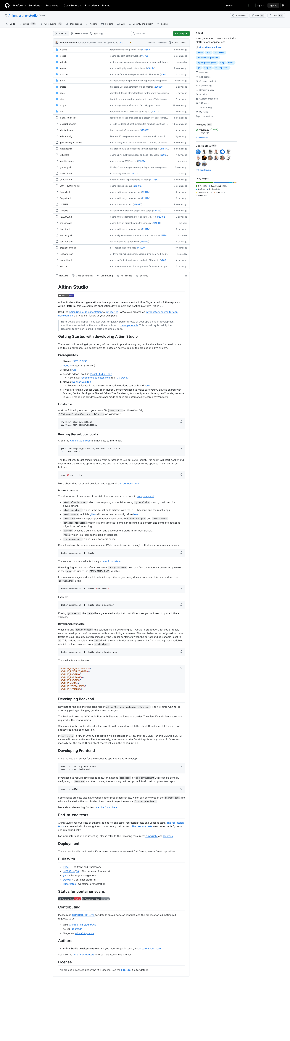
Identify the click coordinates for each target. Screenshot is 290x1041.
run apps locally (129, 325)
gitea (93, 514)
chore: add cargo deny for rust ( (126, 192)
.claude (63, 49)
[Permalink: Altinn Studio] (56, 287)
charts (63, 86)
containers (219, 52)
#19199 (156, 210)
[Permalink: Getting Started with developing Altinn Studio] (56, 336)
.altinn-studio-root (68, 117)
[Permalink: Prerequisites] (56, 355)
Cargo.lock (65, 192)
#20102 (161, 216)
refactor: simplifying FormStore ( (126, 49)
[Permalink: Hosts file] (56, 404)
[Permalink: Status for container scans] (56, 891)
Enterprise (90, 5)
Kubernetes (69, 883)
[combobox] (152, 33)
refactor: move (85, 42)
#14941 (156, 223)
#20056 (159, 86)
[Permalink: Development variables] (56, 624)
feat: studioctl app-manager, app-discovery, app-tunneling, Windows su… (147, 117)
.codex (63, 56)
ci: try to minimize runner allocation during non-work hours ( (139, 62)
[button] (181, 421)
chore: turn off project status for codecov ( (131, 223)
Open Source (71, 5)
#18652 (146, 49)
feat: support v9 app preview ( (125, 130)
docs (62, 93)
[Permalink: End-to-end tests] (56, 815)
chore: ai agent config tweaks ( (125, 56)
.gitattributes (66, 148)
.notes (63, 68)
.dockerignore (66, 130)
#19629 (144, 130)
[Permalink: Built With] (56, 859)
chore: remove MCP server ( (124, 161)
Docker (67, 879)
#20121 (135, 173)
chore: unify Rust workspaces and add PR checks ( (135, 74)
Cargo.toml (65, 198)
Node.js (67, 365)
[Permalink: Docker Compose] (56, 490)
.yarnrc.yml (65, 167)
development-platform (208, 57)
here (147, 385)
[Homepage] (7, 5)
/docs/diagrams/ (84, 933)
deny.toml (64, 229)
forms (231, 62)
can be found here (128, 483)
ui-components (222, 68)
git (199, 68)
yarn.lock (64, 266)
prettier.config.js (68, 247)
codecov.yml (66, 223)
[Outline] (185, 275)
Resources (52, 5)
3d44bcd (151, 42)
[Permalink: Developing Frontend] (56, 751)
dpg (222, 62)
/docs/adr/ (76, 928)
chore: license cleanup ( (122, 185)
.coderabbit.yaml (68, 124)
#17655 (154, 179)
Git (74, 369)
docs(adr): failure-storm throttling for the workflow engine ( (139, 93)
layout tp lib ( (112, 42)
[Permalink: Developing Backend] (56, 699)
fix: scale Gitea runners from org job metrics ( (132, 86)
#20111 (123, 42)
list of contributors (83, 954)
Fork (259, 15)
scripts (63, 105)
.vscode (64, 74)
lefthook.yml (66, 235)
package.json (66, 241)
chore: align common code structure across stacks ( (135, 235)
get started (112, 311)
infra (62, 99)
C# (77, 871)
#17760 (144, 56)
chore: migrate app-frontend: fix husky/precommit (135, 105)
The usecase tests (142, 826)
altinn (200, 52)
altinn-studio (28, 15)
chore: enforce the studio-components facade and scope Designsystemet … (148, 266)
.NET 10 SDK (79, 361)
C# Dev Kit (123, 377)
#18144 (150, 68)
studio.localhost (112, 561)
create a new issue (150, 948)
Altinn (12, 15)
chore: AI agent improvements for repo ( (130, 179)
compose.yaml (145, 496)
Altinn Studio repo (80, 440)
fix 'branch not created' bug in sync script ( (131, 210)
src (61, 111)
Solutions (34, 5)
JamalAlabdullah (68, 42)
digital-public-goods (207, 62)
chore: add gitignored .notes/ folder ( (128, 68)
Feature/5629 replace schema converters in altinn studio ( (138, 136)
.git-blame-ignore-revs (71, 142)
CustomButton (99, 43)
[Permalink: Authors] (56, 940)
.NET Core (69, 871)
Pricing (106, 5)
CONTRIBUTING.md (70, 185)
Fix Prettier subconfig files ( (123, 247)
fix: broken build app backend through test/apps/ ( (135, 148)
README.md (66, 216)
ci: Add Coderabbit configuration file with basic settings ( (138, 124)
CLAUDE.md (66, 179)
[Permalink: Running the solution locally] (56, 434)
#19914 (141, 161)
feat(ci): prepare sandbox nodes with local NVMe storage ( (139, 99)
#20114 (145, 192)
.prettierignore (67, 161)
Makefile (64, 210)
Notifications (241, 15)
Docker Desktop (81, 381)
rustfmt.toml (66, 260)
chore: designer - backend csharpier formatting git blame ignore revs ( (145, 142)
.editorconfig (66, 136)
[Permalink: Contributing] (56, 907)
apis (209, 52)
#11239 (141, 247)
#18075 (137, 185)
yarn (65, 875)
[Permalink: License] (56, 962)
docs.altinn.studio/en (210, 47)
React (66, 866)
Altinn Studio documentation (85, 311)
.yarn (62, 80)
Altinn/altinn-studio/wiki (82, 924)
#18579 (164, 148)
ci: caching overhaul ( (120, 173)
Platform (18, 5)
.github (63, 62)
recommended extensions (95, 377)
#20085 (165, 74)
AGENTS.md (66, 173)
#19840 (165, 235)
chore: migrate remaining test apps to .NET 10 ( (133, 216)
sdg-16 (207, 68)
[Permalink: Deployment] (56, 843)
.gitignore (64, 155)
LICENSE (64, 204)
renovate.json (66, 254)
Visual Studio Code (101, 373)
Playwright (151, 835)
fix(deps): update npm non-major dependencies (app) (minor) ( (141, 80)
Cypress (168, 835)
